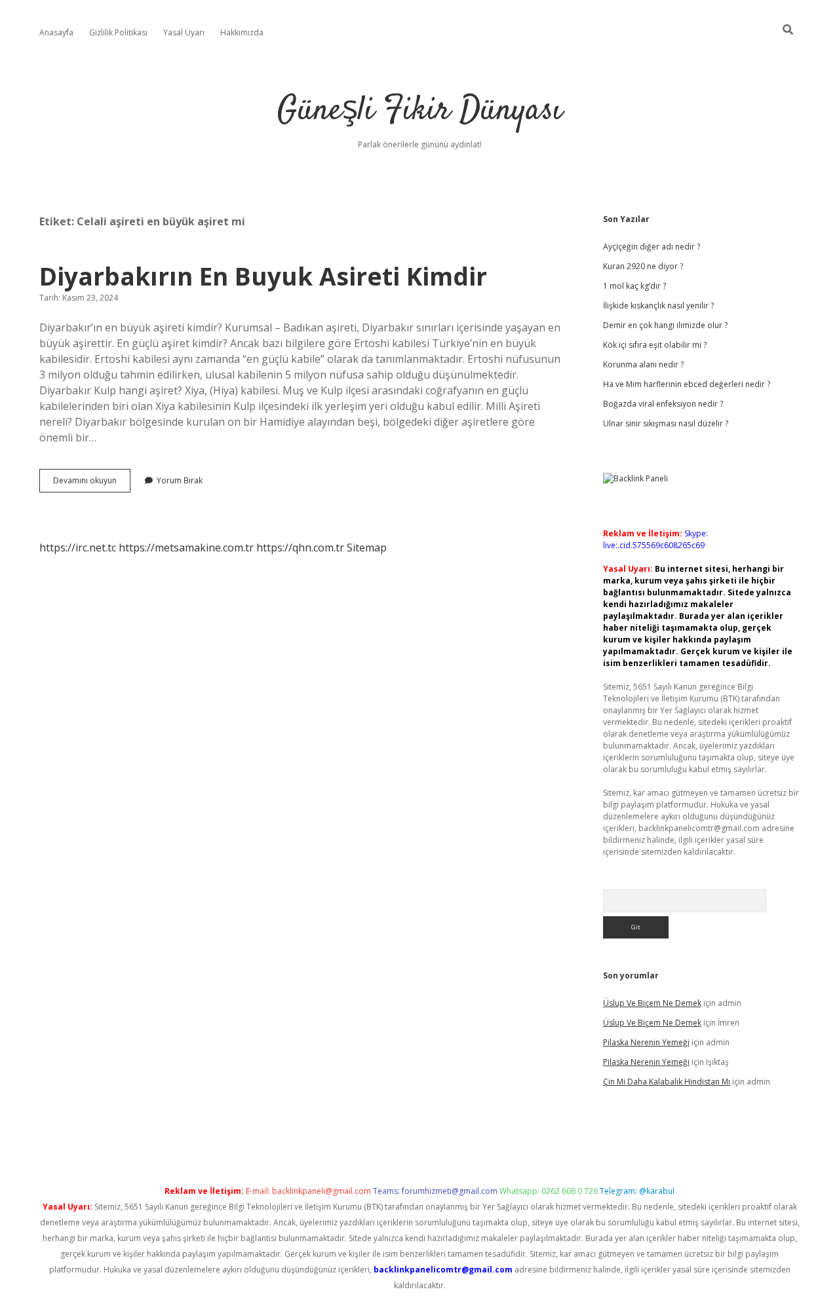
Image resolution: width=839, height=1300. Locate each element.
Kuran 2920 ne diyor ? (643, 266)
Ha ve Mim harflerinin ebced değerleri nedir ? (686, 384)
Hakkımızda (241, 32)
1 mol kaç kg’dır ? (634, 285)
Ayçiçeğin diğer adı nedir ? (651, 246)
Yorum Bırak (180, 480)
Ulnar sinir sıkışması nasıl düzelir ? (665, 423)
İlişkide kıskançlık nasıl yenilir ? (658, 305)
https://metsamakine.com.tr (186, 547)
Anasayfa (56, 32)
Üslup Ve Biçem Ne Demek (652, 1003)
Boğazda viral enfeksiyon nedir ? (663, 403)
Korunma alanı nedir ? (643, 364)
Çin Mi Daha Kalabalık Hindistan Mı (666, 1081)
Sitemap (367, 547)
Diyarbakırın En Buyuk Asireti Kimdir (263, 276)
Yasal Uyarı (184, 32)
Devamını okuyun (91, 483)
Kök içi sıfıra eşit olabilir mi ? (655, 344)
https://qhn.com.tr (300, 547)
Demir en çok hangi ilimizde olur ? (665, 325)
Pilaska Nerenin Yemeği (646, 1042)
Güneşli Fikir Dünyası (419, 111)
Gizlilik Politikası (118, 32)
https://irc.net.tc (77, 547)
